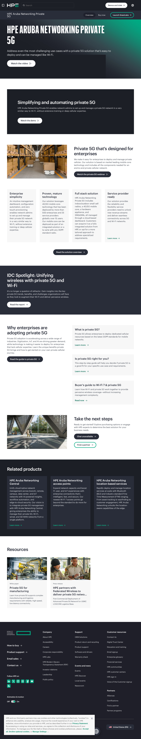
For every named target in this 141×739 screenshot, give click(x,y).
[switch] (12, 701)
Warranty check (81, 657)
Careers (46, 647)
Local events (80, 681)
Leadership (47, 674)
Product (15, 652)
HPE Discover (80, 676)
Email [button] (13, 658)
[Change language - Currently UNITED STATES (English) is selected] (132, 5)
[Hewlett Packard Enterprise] (13, 5)
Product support (82, 647)
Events (78, 671)
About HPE (47, 637)
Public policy (48, 679)
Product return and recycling (87, 642)
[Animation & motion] (13, 701)
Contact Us (111, 637)
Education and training (116, 647)
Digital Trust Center (115, 642)
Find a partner (113, 706)
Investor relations (50, 669)
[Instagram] (18, 681)
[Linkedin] (9, 681)
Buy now (101, 15)
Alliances (111, 696)
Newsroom (79, 686)
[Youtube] (32, 681)
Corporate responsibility (53, 652)
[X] (13, 681)
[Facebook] (27, 681)
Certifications (112, 701)
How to (13, 645)
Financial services (114, 662)
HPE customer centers (116, 672)
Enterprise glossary (115, 657)
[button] (92, 718)
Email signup (112, 652)
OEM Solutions (81, 637)
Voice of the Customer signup (119, 682)
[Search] (23, 5)
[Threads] (22, 681)
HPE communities (114, 667)
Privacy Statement (80, 723)
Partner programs (114, 710)
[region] (70, 290)
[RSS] (9, 686)
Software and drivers (83, 652)
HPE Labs (46, 657)
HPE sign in (111, 677)
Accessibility (48, 642)
